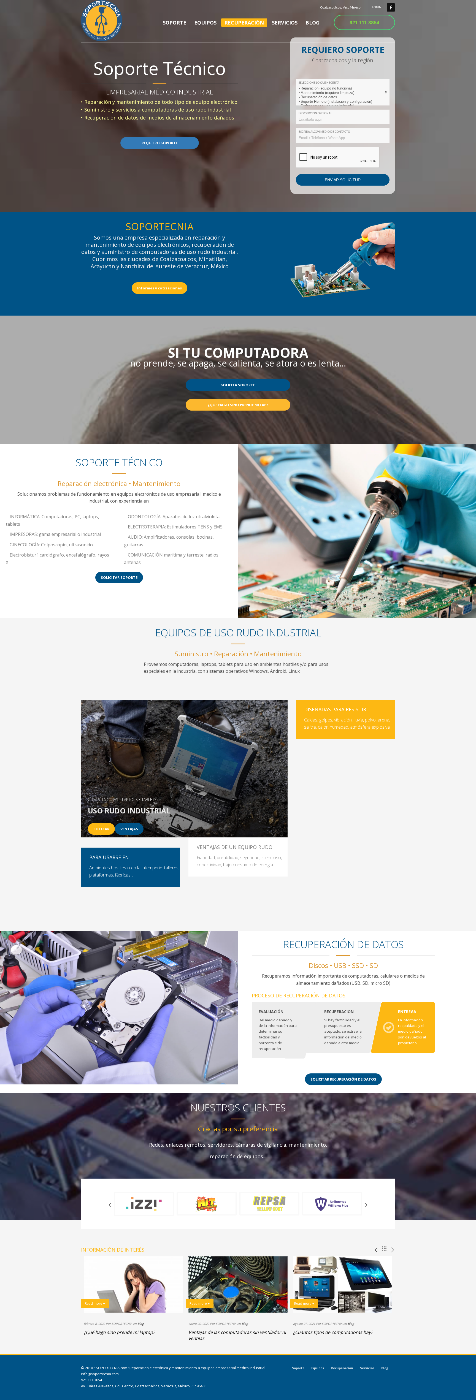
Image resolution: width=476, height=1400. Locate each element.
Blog (140, 1324)
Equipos (317, 1368)
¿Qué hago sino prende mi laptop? (119, 1332)
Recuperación (342, 1368)
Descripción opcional (315, 113)
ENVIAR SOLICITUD (343, 180)
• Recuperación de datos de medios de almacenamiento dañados (157, 117)
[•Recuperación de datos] (342, 97)
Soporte (298, 1368)
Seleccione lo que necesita (319, 83)
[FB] (391, 7)
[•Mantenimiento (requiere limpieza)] (342, 93)
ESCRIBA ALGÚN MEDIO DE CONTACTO (324, 132)
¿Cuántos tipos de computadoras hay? (333, 1332)
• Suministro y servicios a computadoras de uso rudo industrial (156, 109)
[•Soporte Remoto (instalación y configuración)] (342, 101)
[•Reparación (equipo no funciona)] (342, 88)
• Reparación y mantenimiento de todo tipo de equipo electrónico (159, 102)
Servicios (367, 1368)
